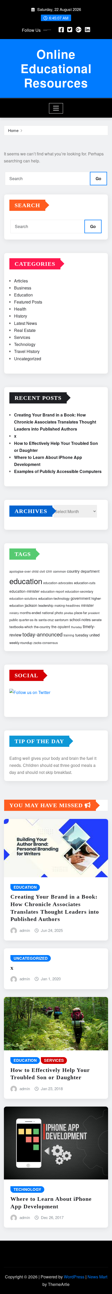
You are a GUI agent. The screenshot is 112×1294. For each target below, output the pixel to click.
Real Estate (25, 330)
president (93, 613)
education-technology (54, 598)
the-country (42, 626)
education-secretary (79, 591)
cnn (49, 571)
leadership (45, 605)
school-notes (80, 619)
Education (23, 295)
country (73, 571)
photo (59, 612)
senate (97, 619)
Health (20, 309)
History (20, 316)
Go (98, 178)
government (80, 598)
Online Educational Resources (56, 68)
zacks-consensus (45, 642)
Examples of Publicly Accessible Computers (58, 471)
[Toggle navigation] (56, 108)
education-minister (24, 591)
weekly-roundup (20, 642)
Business (22, 288)
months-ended (30, 612)
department (90, 571)
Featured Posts (28, 302)
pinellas (68, 613)
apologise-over (20, 571)
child (35, 571)
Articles (21, 281)
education (25, 580)
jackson (31, 605)
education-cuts (84, 582)
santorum (62, 619)
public (13, 619)
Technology (24, 344)
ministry (14, 613)
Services (22, 337)
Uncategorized (27, 359)
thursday (76, 627)
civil (42, 571)
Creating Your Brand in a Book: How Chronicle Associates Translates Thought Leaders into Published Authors (55, 422)
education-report (52, 591)
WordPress (74, 1277)
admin (25, 930)
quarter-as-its (28, 619)
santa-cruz (46, 619)
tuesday (81, 634)
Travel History (27, 351)
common (59, 571)
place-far (80, 612)
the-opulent (60, 626)
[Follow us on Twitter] (56, 693)
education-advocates (58, 582)
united (94, 634)
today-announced (42, 634)
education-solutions (23, 598)
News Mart (97, 1277)
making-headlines (67, 605)
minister (87, 605)
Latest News (25, 323)
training (69, 635)
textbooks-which (21, 626)
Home (13, 130)
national (48, 612)
